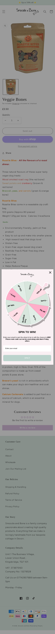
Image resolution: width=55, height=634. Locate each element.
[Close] (50, 272)
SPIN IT (27, 358)
